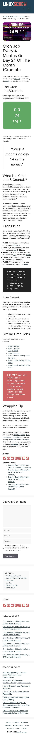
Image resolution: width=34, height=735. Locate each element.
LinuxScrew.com (21, 732)
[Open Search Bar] (23, 9)
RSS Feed (8, 725)
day (15, 255)
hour (15, 250)
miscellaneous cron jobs (20, 440)
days (27, 435)
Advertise (24, 722)
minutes (17, 435)
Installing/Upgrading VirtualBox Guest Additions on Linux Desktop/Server (14, 675)
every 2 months (13, 353)
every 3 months (13, 348)
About (8, 722)
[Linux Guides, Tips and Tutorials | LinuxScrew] (14, 4)
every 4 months (13, 346)
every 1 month (13, 351)
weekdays (7, 437)
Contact (24, 728)
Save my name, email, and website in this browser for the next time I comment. (16, 548)
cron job (17, 79)
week (26, 264)
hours (22, 435)
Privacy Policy (18, 725)
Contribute (15, 722)
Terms (18, 728)
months (7, 81)
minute (15, 245)
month (28, 255)
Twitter (26, 725)
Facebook (10, 728)
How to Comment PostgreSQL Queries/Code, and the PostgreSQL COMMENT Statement (16, 705)
